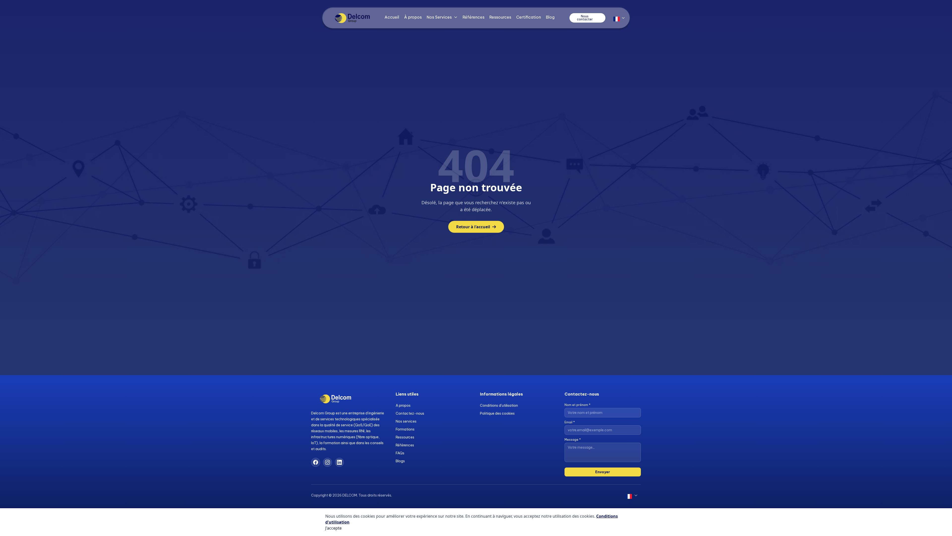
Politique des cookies (497, 413)
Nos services (406, 421)
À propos (413, 17)
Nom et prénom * (578, 405)
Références (473, 17)
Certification (528, 17)
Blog (550, 17)
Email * (570, 422)
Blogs (400, 461)
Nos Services (439, 17)
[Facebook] (315, 462)
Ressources (500, 17)
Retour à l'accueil (473, 227)
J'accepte (333, 528)
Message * (573, 439)
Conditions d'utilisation (499, 405)
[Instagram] (327, 462)
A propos (403, 405)
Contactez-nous (410, 413)
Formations (405, 429)
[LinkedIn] (339, 462)
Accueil (392, 17)
